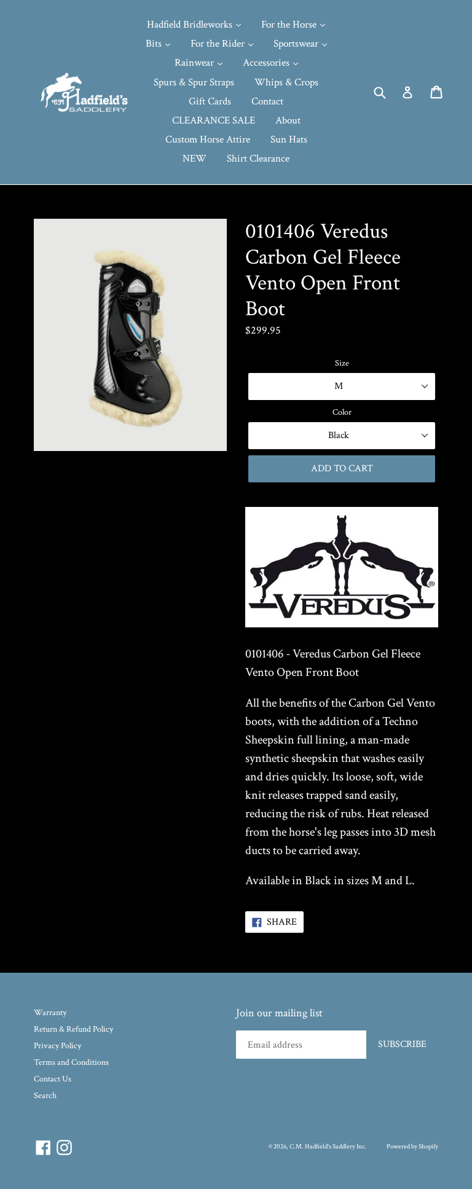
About (288, 120)
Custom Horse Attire (207, 139)
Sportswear (297, 43)
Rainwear (195, 62)
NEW (194, 158)
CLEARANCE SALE (213, 120)
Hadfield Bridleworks (191, 24)
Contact (267, 101)
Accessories (267, 62)
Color (342, 412)
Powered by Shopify (412, 1146)
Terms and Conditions (71, 1062)
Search (45, 1095)
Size (342, 363)
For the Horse (290, 24)
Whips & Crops (286, 82)
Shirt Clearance (258, 158)
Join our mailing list (279, 1013)
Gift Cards (210, 101)
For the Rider (219, 43)
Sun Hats (288, 139)
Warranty (50, 1012)
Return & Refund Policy (73, 1029)
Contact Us (52, 1079)
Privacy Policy (57, 1045)
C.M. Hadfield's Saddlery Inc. (327, 1146)
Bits (155, 43)
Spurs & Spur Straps (194, 82)
